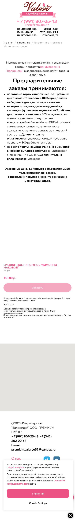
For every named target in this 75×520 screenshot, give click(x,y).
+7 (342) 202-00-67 (36, 25)
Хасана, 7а (51, 35)
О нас (16, 458)
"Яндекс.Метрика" (15, 467)
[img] (56, 459)
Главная (8, 42)
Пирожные (24, 42)
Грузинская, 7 (49, 32)
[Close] (70, 515)
